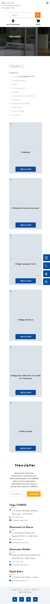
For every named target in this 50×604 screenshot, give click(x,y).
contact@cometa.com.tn (20, 520)
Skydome (15, 92)
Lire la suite (25, 169)
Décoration (16, 100)
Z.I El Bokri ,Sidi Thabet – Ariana (25, 577)
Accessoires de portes (20, 77)
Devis (38, 24)
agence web (23, 592)
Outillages (16, 115)
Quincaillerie (17, 107)
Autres (14, 84)
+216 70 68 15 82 (17, 517)
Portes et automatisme (21, 104)
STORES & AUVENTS (18, 88)
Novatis (29, 592)
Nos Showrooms (13, 24)
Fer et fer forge (18, 111)
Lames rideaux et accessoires (23, 96)
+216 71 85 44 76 (17, 539)
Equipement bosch (19, 81)
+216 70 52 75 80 (17, 562)
